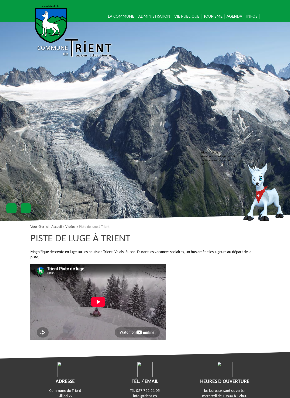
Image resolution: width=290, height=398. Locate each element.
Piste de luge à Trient (80, 239)
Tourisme (212, 16)
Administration (154, 16)
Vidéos (70, 227)
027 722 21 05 (148, 391)
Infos (252, 16)
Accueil (56, 227)
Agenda (234, 16)
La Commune (121, 16)
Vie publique (186, 16)
